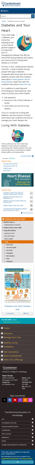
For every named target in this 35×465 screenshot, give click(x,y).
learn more (25, 156)
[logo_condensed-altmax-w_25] (17, 367)
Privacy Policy (14, 458)
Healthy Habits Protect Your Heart (13, 205)
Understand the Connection (12, 225)
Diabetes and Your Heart (15, 219)
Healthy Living (7, 168)
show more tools (28, 213)
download (10, 313)
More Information (9, 236)
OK (17, 462)
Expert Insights (8, 239)
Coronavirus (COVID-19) (10, 166)
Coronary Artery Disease (10, 163)
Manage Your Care (12, 337)
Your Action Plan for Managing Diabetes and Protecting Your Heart (15, 209)
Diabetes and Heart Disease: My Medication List (12, 197)
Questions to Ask (9, 233)
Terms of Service (27, 458)
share (27, 313)
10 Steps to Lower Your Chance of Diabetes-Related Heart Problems (13, 193)
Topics (4, 21)
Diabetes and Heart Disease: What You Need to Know (14, 201)
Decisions (8, 333)
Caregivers (8, 346)
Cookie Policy (5, 458)
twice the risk (24, 84)
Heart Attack (7, 170)
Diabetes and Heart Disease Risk (17, 308)
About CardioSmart (13, 356)
